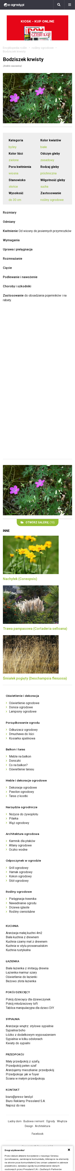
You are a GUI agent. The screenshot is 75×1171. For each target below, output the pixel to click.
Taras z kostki (18, 796)
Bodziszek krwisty (14, 51)
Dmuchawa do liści (21, 734)
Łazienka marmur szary (21, 972)
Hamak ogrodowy (20, 872)
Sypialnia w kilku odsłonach (24, 1039)
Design (29, 1126)
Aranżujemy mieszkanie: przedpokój (30, 1070)
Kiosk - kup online (37, 21)
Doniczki (15, 760)
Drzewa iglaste (19, 907)
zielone (14, 160)
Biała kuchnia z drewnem (22, 937)
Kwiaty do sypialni (18, 1043)
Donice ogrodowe (21, 707)
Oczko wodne (18, 849)
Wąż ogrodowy (19, 823)
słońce (13, 186)
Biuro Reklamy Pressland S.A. (25, 1101)
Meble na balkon (20, 756)
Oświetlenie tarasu (21, 769)
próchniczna (48, 173)
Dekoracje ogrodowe (23, 787)
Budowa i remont (33, 1121)
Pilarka (13, 818)
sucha (44, 186)
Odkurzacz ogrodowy (23, 730)
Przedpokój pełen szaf (21, 1065)
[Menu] (69, 5)
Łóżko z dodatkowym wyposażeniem (31, 1035)
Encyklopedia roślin (15, 48)
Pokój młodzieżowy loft (22, 1003)
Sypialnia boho (15, 1030)
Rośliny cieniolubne (22, 911)
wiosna (13, 173)
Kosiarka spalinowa (22, 738)
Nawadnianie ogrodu (22, 903)
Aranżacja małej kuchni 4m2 (24, 933)
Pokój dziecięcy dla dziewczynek (28, 999)
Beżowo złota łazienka (21, 981)
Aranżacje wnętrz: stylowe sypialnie (29, 1026)
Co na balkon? (18, 765)
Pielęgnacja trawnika (22, 899)
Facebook (37, 1133)
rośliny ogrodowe (43, 48)
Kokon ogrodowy (20, 876)
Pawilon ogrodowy (21, 792)
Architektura (42, 1126)
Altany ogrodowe (20, 845)
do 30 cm (15, 200)
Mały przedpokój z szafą (22, 1061)
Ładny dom (15, 1121)
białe (43, 147)
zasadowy (47, 160)
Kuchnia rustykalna (18, 950)
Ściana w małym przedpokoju (25, 1078)
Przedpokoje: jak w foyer (22, 1074)
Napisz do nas (15, 1105)
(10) (40, 522)
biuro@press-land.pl (19, 1097)
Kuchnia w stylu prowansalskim (27, 946)
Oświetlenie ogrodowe (24, 703)
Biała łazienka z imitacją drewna (27, 968)
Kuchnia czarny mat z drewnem (26, 941)
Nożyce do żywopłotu (23, 814)
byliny (13, 147)
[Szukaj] (58, 5)
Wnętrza (62, 1121)
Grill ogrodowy (18, 868)
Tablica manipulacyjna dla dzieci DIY (30, 1008)
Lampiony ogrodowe (23, 711)
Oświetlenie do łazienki (21, 977)
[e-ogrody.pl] (14, 5)
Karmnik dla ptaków (22, 841)
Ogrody (50, 1121)
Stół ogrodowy (19, 881)
